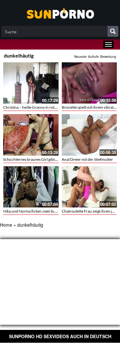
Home (6, 225)
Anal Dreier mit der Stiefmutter (87, 159)
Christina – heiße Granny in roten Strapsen (38, 107)
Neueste (80, 56)
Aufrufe (93, 56)
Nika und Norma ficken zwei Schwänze (35, 211)
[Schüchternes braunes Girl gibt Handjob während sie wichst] (31, 134)
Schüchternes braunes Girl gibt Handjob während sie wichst (52, 159)
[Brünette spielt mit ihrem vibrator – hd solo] (89, 83)
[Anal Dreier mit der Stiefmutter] (89, 134)
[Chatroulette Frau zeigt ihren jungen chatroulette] (89, 186)
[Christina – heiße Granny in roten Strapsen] (31, 83)
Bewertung (108, 56)
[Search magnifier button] (113, 31)
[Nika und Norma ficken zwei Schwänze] (31, 186)
